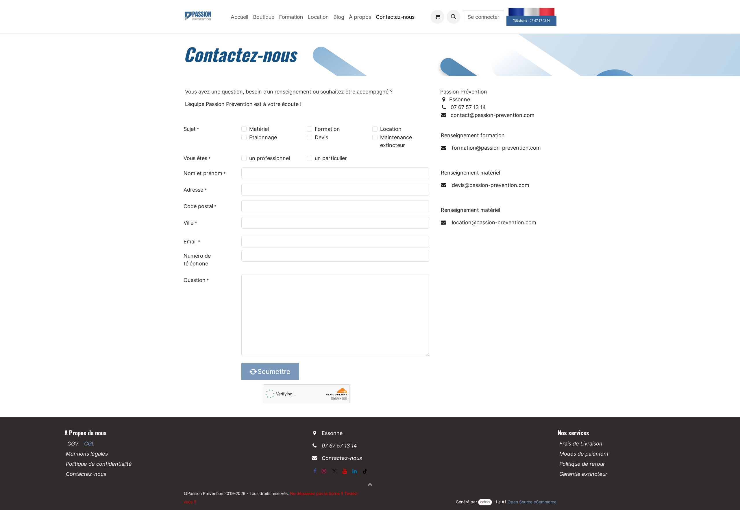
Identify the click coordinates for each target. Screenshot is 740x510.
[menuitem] (239, 17)
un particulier (331, 158)
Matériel (259, 129)
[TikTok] (365, 471)
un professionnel (269, 158)
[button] (453, 17)
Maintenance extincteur (396, 141)
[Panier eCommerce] (437, 17)
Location (391, 129)
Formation (327, 129)
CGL (89, 444)
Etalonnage (263, 137)
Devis (321, 137)
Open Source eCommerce (532, 501)
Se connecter (483, 17)
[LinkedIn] (354, 471)
